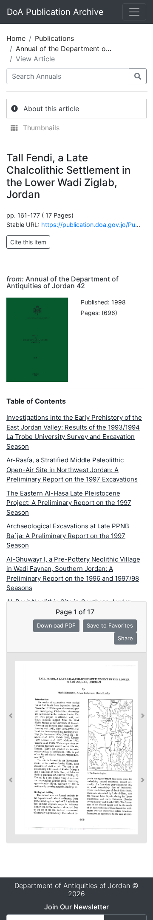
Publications (54, 38)
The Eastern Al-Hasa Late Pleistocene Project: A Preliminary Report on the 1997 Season (68, 502)
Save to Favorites (110, 625)
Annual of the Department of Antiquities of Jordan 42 (62, 282)
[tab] (76, 108)
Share (125, 638)
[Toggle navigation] (134, 11)
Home (16, 38)
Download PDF (56, 625)
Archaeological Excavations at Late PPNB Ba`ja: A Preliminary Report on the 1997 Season (67, 535)
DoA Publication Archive (55, 12)
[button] (10, 747)
